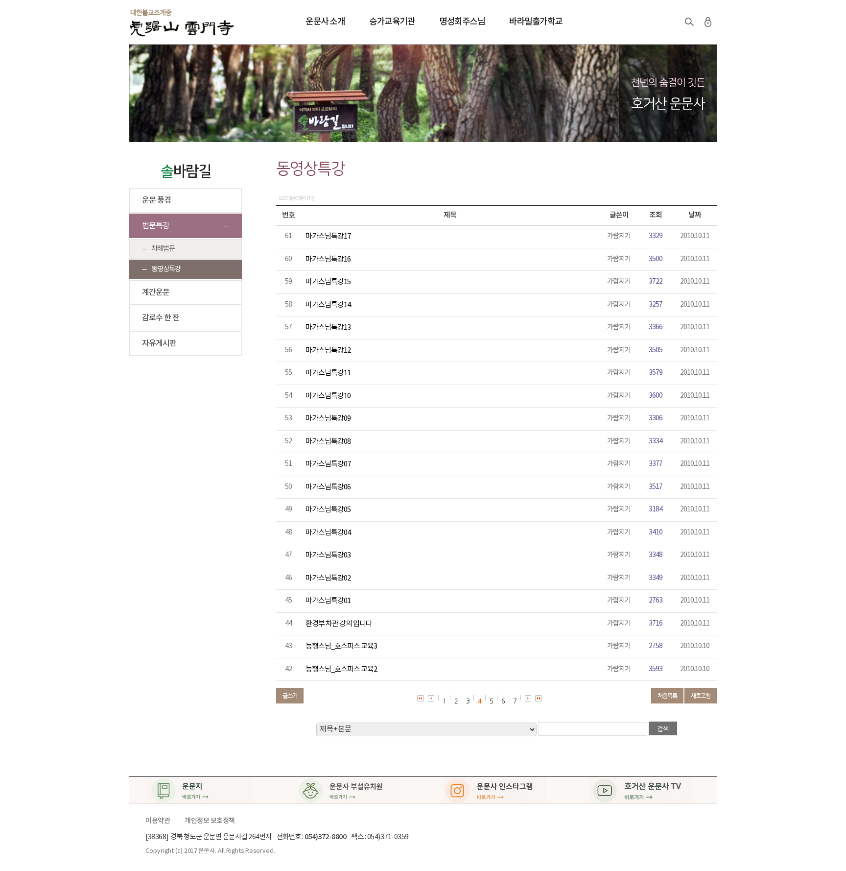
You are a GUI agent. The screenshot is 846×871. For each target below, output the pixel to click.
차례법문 (163, 248)
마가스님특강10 (328, 396)
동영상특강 (166, 269)
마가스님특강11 (328, 373)
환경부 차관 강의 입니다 (339, 624)
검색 (689, 22)
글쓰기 (289, 695)
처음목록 (667, 695)
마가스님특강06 (328, 487)
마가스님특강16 (328, 259)
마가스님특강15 (328, 282)
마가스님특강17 (328, 236)
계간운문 (155, 292)
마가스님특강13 (328, 327)
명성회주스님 (462, 22)
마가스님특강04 (328, 533)
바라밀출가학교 (536, 22)
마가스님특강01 (328, 601)
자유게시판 (159, 343)
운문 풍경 (156, 200)
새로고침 (700, 695)
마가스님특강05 (328, 510)
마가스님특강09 (328, 418)
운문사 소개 (325, 22)
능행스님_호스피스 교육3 (341, 646)
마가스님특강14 (328, 305)
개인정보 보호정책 (210, 821)
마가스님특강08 (328, 441)
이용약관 (157, 821)
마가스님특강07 (328, 464)
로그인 (708, 22)
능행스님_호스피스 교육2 (341, 669)
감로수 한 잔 (160, 318)
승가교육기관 (392, 22)
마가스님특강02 (328, 578)
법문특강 (155, 225)
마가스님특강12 (328, 350)
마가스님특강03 (328, 555)
